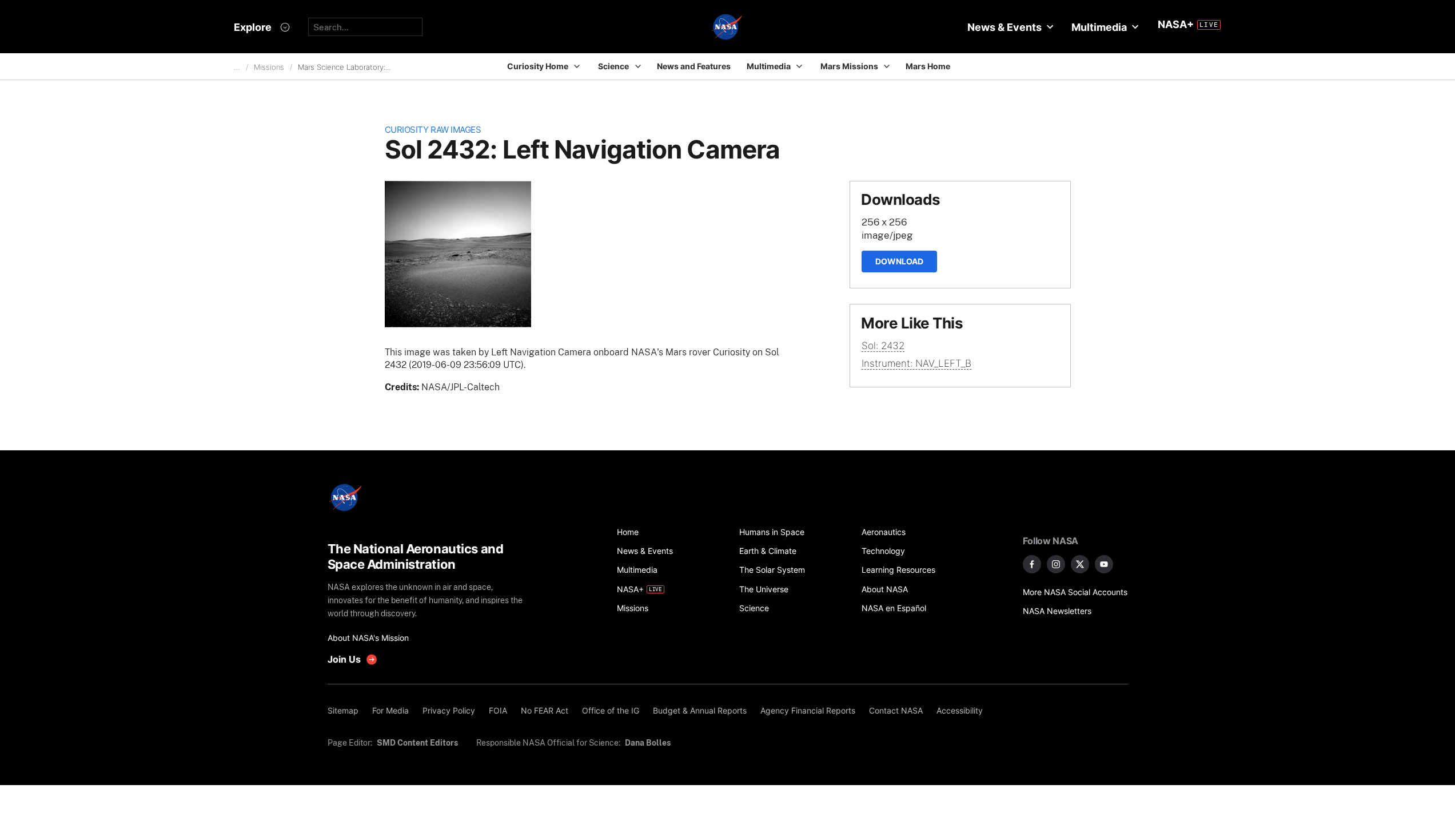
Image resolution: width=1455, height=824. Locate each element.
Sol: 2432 (883, 345)
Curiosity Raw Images (433, 129)
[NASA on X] (1080, 564)
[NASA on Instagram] (1056, 564)
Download (899, 261)
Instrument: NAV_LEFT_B (916, 363)
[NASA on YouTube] (1104, 564)
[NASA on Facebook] (1032, 564)
